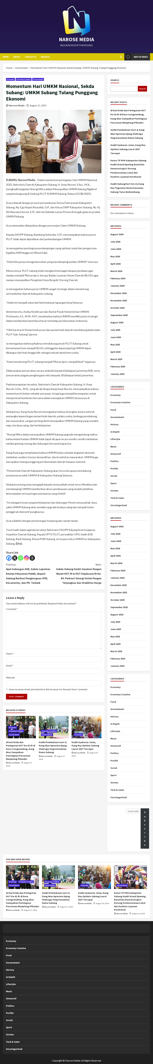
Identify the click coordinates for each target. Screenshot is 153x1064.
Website (10, 677)
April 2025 (115, 351)
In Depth (115, 431)
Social (113, 475)
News (6, 56)
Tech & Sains (117, 497)
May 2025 (115, 344)
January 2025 (117, 373)
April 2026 (115, 263)
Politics (114, 461)
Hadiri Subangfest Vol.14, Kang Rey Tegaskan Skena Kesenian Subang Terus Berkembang (127, 187)
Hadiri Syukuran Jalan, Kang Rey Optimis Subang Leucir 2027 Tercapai (85, 745)
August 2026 (116, 234)
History (114, 424)
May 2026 (115, 256)
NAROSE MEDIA (76, 39)
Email (9, 665)
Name (10, 653)
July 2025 (115, 329)
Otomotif (115, 453)
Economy (10, 79)
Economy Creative (24, 79)
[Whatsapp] (20, 558)
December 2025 (118, 293)
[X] (14, 558)
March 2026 (116, 271)
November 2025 (118, 300)
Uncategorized (118, 505)
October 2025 (117, 307)
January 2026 (117, 285)
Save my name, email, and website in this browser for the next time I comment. (48, 689)
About (17, 56)
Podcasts (30, 56)
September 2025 (119, 315)
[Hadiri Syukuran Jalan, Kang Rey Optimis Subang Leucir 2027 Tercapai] (86, 727)
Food (113, 409)
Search (114, 80)
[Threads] (32, 558)
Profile (114, 468)
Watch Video (141, 56)
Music (113, 446)
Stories (114, 490)
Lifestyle (115, 439)
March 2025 (116, 359)
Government (38, 79)
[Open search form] (121, 57)
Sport (113, 483)
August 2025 (116, 322)
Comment (12, 608)
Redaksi (45, 56)
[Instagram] (26, 558)
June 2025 (115, 337)
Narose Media (17, 105)
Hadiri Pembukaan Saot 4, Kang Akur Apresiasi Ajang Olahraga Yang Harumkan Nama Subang (127, 133)
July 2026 (115, 241)
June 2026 (115, 248)
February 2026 (117, 278)
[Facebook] (9, 558)
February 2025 (117, 366)
